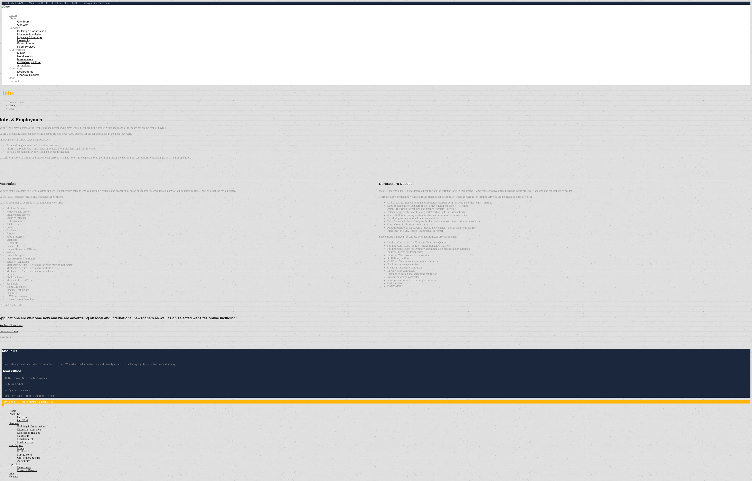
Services (14, 27)
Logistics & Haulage (29, 37)
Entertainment (26, 43)
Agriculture (24, 65)
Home (13, 15)
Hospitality (23, 40)
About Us (15, 18)
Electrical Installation (29, 34)
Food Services (26, 46)
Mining (21, 52)
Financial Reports (28, 74)
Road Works (25, 56)
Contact (14, 81)
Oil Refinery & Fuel (29, 62)
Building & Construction (31, 30)
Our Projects (17, 49)
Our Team (23, 21)
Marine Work (25, 59)
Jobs (12, 77)
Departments (25, 71)
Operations (16, 68)
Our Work (23, 24)
